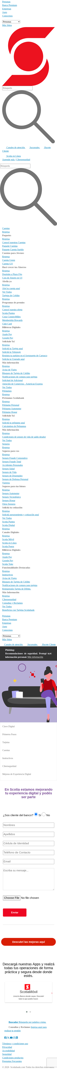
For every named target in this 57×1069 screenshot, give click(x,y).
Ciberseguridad (23, 159)
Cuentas (6, 228)
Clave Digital (8, 726)
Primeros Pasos (9, 734)
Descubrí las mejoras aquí (28, 941)
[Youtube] (11, 1037)
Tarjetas (6, 742)
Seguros (6, 444)
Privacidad (7, 1047)
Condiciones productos (12, 1057)
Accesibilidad (8, 1050)
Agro (4, 12)
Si (40, 815)
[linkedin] (17, 1037)
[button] (26, 1011)
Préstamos (7, 391)
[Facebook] (5, 1037)
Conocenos (7, 16)
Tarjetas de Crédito (11, 295)
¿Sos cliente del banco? (18, 815)
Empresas (6, 9)
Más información (35, 657)
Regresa (6, 232)
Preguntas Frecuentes (12, 1061)
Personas (6, 1)
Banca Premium (9, 5)
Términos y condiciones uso (15, 1043)
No (48, 815)
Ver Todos (7, 292)
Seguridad (7, 1054)
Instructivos (7, 758)
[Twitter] (8, 1037)
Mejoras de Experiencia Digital (16, 774)
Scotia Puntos (8, 521)
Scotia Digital (8, 525)
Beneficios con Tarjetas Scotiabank (18, 610)
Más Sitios (7, 25)
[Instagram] (14, 1037)
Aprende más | (8, 159)
